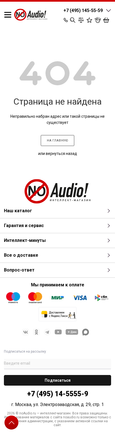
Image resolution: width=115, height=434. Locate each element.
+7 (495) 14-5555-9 (57, 394)
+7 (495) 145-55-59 (83, 10)
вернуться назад (61, 153)
